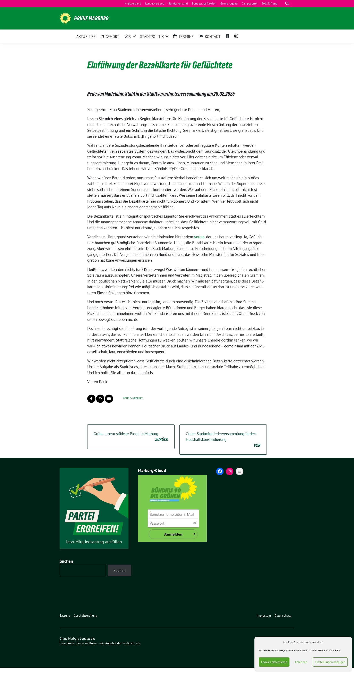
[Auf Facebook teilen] (91, 399)
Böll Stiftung (269, 3)
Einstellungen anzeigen (330, 662)
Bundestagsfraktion (204, 3)
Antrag (199, 236)
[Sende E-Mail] (109, 399)
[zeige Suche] (287, 3)
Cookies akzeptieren (274, 662)
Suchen (66, 561)
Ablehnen (301, 662)
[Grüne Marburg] (65, 17)
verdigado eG (131, 643)
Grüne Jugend (229, 3)
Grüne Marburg (91, 18)
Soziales (137, 398)
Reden (127, 398)
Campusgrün (250, 3)
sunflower (91, 643)
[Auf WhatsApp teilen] (100, 399)
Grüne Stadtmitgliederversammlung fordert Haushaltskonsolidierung (223, 439)
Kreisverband (133, 3)
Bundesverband (178, 3)
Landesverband (154, 3)
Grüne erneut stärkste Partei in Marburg (131, 436)
